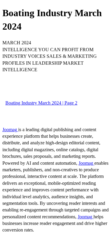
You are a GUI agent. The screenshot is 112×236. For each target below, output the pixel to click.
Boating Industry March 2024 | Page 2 (41, 102)
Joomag (10, 129)
